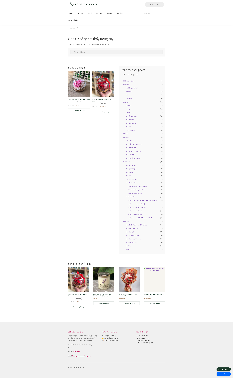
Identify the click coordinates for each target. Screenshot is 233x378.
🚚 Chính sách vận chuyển (110, 340)
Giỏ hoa (128, 112)
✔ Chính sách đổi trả (141, 336)
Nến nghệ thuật (131, 169)
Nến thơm (99, 13)
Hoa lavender (130, 119)
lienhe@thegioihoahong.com (81, 356)
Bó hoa (128, 109)
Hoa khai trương (131, 148)
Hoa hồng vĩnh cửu (131, 116)
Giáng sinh (129, 141)
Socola (128, 249)
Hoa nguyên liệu (131, 123)
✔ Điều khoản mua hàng (142, 340)
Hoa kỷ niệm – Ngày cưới (133, 151)
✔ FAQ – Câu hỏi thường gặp (144, 343)
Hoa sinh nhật (130, 155)
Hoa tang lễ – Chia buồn (133, 158)
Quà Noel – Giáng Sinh (132, 228)
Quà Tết (128, 246)
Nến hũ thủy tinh (131, 165)
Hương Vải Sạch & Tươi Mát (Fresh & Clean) (141, 218)
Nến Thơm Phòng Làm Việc (136, 190)
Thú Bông (129, 98)
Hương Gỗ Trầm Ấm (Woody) (137, 207)
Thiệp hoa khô (130, 130)
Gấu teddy (129, 91)
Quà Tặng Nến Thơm (132, 235)
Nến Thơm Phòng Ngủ (135, 193)
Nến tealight (130, 172)
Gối (127, 95)
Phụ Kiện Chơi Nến (131, 179)
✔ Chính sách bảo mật (142, 338)
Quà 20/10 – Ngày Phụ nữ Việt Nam (136, 225)
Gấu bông (109, 13)
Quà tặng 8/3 (130, 232)
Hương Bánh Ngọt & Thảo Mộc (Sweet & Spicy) (142, 200)
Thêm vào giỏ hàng (79, 110)
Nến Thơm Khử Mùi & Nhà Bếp (137, 186)
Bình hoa (128, 105)
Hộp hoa (128, 126)
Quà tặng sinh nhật (132, 242)
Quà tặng (120, 13)
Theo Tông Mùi (130, 197)
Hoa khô (70, 13)
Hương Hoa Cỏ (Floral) (135, 211)
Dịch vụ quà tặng (73, 20)
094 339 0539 (77, 351)
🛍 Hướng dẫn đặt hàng (109, 336)
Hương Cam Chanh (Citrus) (136, 204)
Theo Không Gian (131, 183)
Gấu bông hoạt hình (132, 88)
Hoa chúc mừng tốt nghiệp (134, 144)
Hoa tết (90, 13)
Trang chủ (72, 28)
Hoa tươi (80, 13)
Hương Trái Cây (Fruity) (135, 214)
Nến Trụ (128, 176)
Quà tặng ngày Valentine (133, 239)
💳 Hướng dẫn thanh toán (110, 338)
